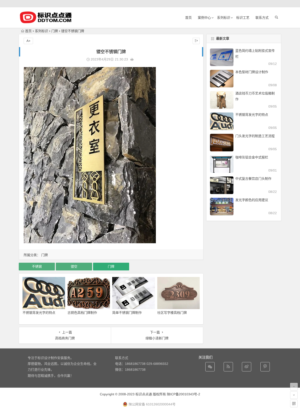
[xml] (265, 366)
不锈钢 (37, 266)
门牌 (54, 31)
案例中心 (204, 17)
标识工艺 (242, 17)
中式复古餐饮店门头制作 (253, 178)
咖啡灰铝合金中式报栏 (251, 157)
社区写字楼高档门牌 (172, 312)
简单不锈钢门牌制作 (127, 312)
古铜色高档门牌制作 (82, 312)
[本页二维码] (294, 403)
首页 (188, 17)
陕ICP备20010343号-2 (183, 394)
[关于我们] (246, 366)
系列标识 (223, 17)
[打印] (132, 59)
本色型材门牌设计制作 (251, 72)
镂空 (74, 266)
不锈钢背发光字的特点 (38, 312)
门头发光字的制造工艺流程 (255, 136)
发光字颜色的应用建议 (251, 200)
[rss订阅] (228, 366)
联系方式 (262, 17)
